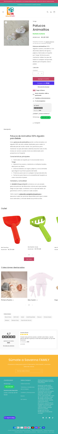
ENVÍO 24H (16, 317)
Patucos (39, 317)
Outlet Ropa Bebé (30, 317)
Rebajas (7, 320)
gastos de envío (50, 41)
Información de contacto (30, 432)
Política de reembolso (49, 430)
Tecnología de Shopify (25, 430)
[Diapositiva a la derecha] (32, 255)
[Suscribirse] (41, 371)
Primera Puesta (6, 300)
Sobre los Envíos (25, 383)
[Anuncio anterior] (3, 4)
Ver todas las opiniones (8, 345)
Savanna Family (15, 430)
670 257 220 (45, 117)
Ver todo (29, 259)
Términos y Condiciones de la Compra (28, 388)
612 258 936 (9, 387)
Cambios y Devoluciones (28, 392)
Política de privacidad (37, 430)
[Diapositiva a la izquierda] (25, 255)
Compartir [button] (37, 123)
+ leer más (36, 67)
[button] (3, 12)
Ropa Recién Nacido (26, 320)
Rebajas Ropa (15, 320)
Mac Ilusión (32, 300)
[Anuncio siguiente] (55, 4)
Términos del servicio (42, 432)
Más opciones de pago (43, 86)
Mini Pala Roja (4, 247)
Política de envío (19, 432)
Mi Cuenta (24, 399)
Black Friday (8, 317)
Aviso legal (51, 432)
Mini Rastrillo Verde (33, 247)
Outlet (22, 317)
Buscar (23, 396)
